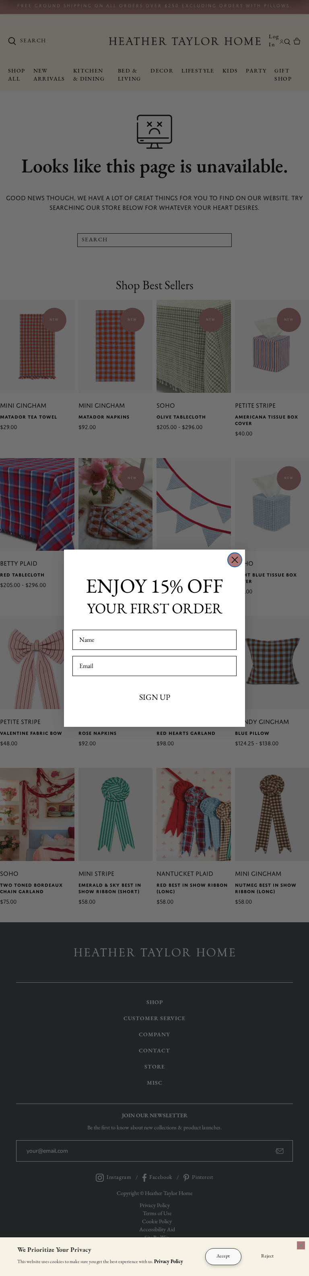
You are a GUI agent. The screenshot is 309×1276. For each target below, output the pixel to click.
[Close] (301, 1245)
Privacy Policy (168, 1261)
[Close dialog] (235, 560)
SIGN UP (154, 697)
